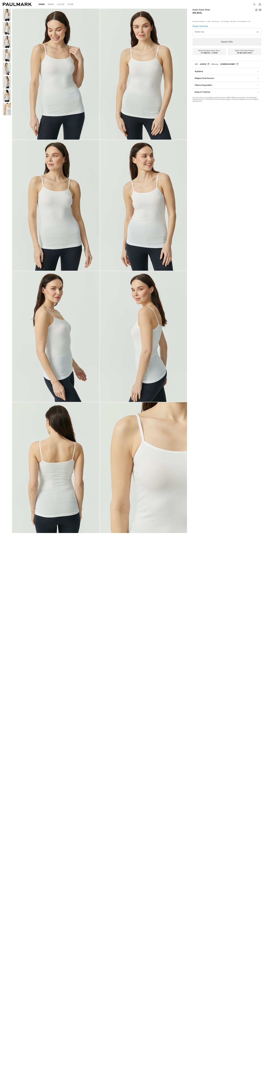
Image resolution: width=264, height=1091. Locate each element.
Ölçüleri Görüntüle (200, 26)
